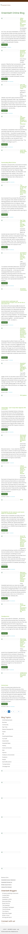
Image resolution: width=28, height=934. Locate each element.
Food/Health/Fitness (7, 736)
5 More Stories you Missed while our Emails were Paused (23, 469)
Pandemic (4, 757)
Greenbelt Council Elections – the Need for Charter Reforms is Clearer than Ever (23, 332)
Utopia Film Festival (6, 887)
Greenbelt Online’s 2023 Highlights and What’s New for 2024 (23, 367)
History (4, 745)
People (4, 759)
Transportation (6, 764)
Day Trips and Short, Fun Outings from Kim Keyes (23, 223)
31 (18, 711)
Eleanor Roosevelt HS (7, 729)
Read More (4, 44)
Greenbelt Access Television (8, 880)
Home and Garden (7, 748)
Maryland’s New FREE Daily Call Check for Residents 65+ (23, 438)
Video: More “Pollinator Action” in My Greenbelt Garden (23, 22)
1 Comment (9, 47)
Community (5, 724)
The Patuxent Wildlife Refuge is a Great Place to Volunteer (23, 120)
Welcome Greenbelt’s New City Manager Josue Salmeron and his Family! (23, 577)
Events (4, 731)
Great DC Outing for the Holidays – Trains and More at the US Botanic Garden (23, 541)
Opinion (4, 752)
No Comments (10, 81)
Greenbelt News (6, 743)
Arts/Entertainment (7, 720)
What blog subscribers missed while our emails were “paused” (23, 642)
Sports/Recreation (6, 762)
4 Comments (11, 669)
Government (5, 741)
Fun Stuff (4, 738)
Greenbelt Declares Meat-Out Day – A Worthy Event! (23, 53)
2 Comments (10, 113)
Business (4, 722)
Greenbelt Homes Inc (6, 882)
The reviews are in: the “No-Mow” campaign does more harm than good (23, 189)
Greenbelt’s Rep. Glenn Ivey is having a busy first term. (23, 256)
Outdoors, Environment (8, 755)
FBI (3, 734)
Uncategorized (6, 766)
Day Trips (4, 727)
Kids (3, 750)
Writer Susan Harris (6, 884)
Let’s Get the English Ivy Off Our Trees (23, 86)
